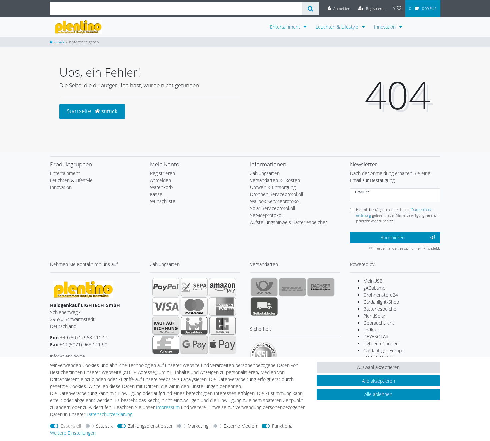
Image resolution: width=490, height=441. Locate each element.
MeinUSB (373, 281)
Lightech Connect (381, 343)
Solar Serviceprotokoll (272, 208)
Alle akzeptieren (378, 381)
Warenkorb (161, 187)
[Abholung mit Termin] (264, 306)
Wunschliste (162, 201)
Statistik (104, 426)
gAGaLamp (374, 288)
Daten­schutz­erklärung (109, 414)
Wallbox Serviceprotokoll (275, 201)
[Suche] (310, 8)
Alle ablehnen (378, 394)
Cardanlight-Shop (381, 302)
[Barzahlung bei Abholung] (194, 325)
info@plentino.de (67, 356)
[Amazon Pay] (222, 287)
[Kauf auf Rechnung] (166, 325)
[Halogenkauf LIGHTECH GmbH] (83, 289)
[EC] (222, 325)
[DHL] (292, 287)
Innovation (385, 27)
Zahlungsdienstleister (150, 426)
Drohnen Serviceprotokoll (276, 194)
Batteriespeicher (380, 309)
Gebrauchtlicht (378, 323)
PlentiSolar (374, 316)
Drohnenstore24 (380, 295)
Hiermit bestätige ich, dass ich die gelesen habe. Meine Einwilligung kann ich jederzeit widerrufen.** (397, 215)
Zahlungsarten (265, 173)
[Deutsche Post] (264, 287)
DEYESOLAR (375, 336)
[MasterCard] (194, 306)
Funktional (282, 426)
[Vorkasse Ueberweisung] (166, 344)
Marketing (198, 426)
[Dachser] (321, 287)
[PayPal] (166, 287)
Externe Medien (240, 426)
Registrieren (162, 173)
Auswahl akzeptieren (378, 367)
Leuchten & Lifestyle (338, 27)
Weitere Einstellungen (73, 433)
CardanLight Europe (383, 350)
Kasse (156, 194)
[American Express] (222, 306)
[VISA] (166, 306)
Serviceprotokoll (266, 215)
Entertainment (285, 27)
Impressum (168, 407)
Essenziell (71, 426)
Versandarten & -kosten (275, 180)
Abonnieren (393, 237)
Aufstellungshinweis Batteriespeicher (288, 222)
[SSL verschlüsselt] (263, 355)
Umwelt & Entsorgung (273, 187)
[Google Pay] (194, 344)
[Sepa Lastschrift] (194, 287)
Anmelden (160, 180)
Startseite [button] (79, 111)
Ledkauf (371, 330)
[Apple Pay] (222, 344)
